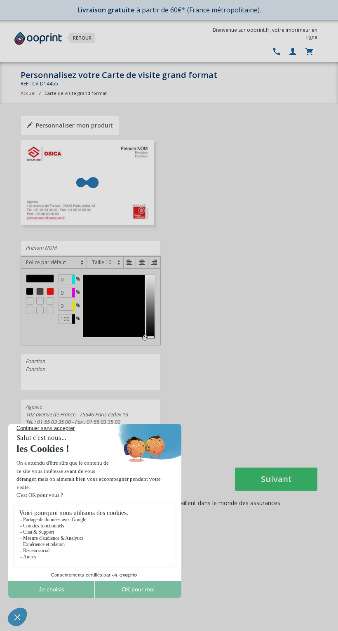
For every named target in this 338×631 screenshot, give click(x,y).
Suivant (276, 478)
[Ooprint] (38, 39)
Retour (82, 38)
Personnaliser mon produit (74, 125)
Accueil (29, 93)
